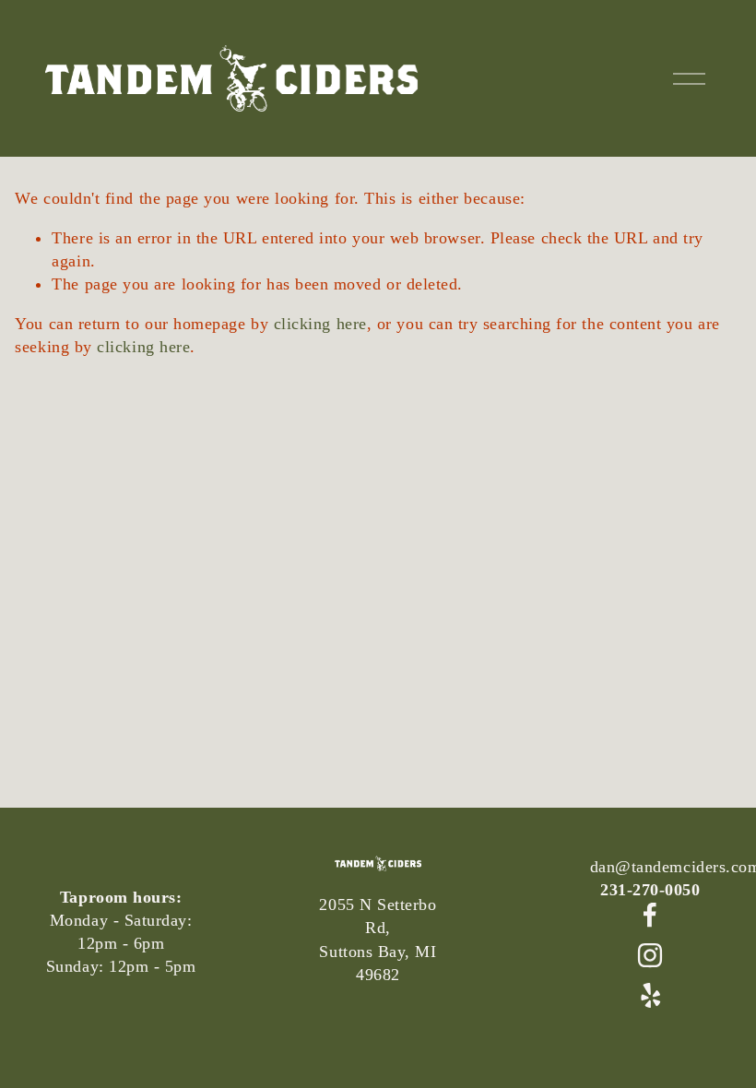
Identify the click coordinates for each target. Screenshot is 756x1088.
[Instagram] (650, 955)
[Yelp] (650, 996)
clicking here (320, 323)
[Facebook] (650, 915)
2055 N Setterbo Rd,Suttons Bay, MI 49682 (377, 939)
